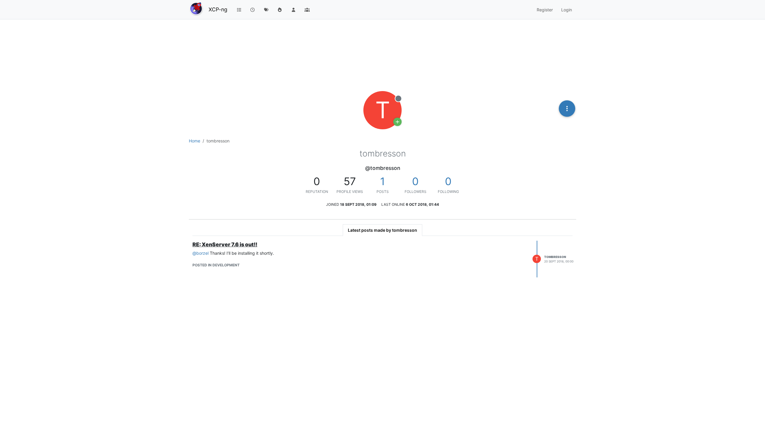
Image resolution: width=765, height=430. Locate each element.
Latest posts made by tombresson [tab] (382, 230)
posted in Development (216, 265)
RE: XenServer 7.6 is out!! (224, 244)
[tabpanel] (382, 259)
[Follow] (397, 122)
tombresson (555, 257)
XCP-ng (218, 9)
